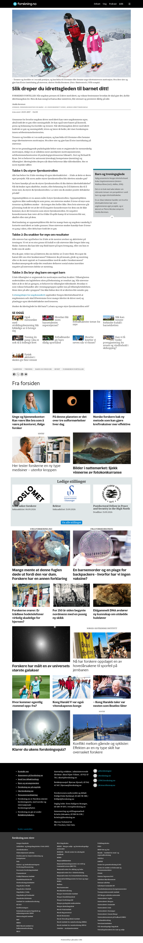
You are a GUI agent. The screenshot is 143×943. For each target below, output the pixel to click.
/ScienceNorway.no (106, 785)
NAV (17, 919)
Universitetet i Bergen (105, 901)
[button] (16, 503)
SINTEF (100, 861)
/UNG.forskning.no (106, 780)
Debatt (97, 4)
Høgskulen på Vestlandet (25, 895)
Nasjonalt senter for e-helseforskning (70, 872)
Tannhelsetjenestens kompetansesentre (112, 889)
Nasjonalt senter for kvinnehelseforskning (72, 876)
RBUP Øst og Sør (103, 849)
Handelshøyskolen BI (24, 879)
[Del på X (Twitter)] (18, 374)
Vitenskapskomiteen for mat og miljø (111, 930)
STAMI (100, 873)
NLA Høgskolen (62, 843)
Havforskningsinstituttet (25, 882)
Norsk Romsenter (63, 916)
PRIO (99, 846)
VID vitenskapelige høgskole (108, 926)
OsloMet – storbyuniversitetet (67, 928)
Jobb (121, 4)
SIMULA (100, 858)
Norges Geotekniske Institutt (67, 894)
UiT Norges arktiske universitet (109, 895)
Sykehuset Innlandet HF (106, 886)
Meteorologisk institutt (24, 916)
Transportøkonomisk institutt (108, 892)
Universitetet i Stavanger (106, 911)
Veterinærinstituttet (105, 923)
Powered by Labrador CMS (71, 940)
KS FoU (18, 904)
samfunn (17, 369)
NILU (18, 931)
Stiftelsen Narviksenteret (106, 879)
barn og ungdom (43, 369)
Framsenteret (21, 873)
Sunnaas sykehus (104, 882)
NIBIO (18, 923)
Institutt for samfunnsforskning (28, 901)
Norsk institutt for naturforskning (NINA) (72, 922)
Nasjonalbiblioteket (64, 861)
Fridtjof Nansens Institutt (25, 876)
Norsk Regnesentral (64, 912)
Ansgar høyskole (22, 843)
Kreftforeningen (22, 908)
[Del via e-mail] (26, 374)
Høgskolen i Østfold (23, 889)
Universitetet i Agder (105, 898)
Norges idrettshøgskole (65, 906)
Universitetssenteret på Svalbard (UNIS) (112, 917)
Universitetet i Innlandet (106, 904)
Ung (105, 4)
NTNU (59, 857)
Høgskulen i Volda (22, 892)
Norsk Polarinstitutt (64, 909)
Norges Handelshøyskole (66, 897)
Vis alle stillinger (71, 522)
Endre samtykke (25, 829)
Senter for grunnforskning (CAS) (109, 864)
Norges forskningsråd (65, 900)
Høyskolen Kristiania (24, 898)
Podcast (113, 4)
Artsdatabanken (22, 849)
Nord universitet (62, 887)
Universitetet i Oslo (104, 908)
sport (57, 369)
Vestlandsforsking (104, 920)
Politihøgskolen (103, 843)
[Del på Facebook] (14, 374)
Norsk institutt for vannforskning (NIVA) (71, 925)
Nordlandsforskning (64, 891)
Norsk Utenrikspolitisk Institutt (68, 919)
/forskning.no (104, 776)
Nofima (59, 884)
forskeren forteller (73, 369)
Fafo (17, 861)
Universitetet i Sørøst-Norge (108, 914)
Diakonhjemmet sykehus (25, 853)
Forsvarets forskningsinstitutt (27, 870)
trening (29, 369)
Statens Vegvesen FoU (105, 876)
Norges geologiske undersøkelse (69, 903)
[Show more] (112, 217)
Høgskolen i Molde (23, 886)
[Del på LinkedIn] (22, 374)
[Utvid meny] (129, 4)
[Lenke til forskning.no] (50, 3)
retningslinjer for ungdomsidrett (29, 295)
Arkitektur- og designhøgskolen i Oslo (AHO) (32, 846)
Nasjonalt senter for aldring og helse (70, 869)
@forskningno (104, 771)
